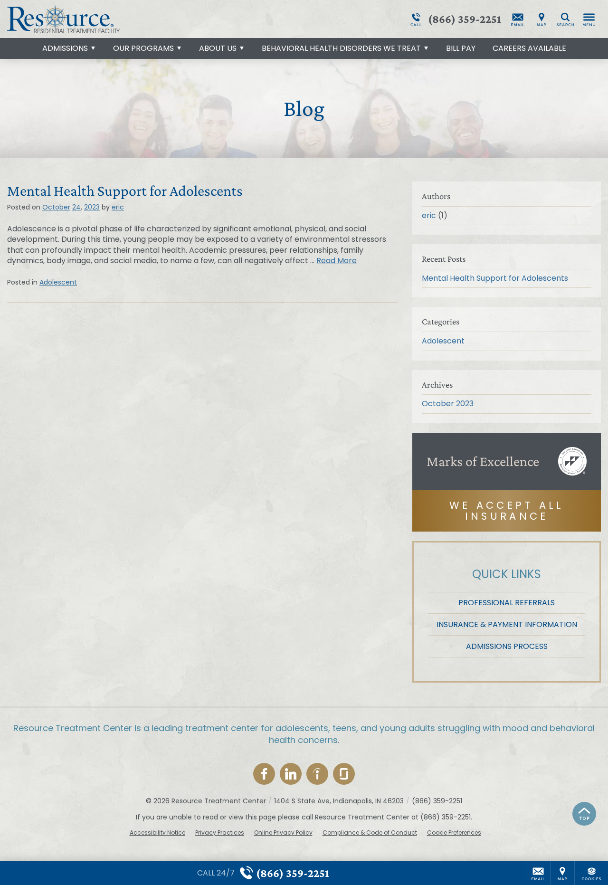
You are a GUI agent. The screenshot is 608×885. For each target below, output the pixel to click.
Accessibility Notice (157, 833)
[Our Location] (541, 19)
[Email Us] (518, 19)
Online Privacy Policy (283, 833)
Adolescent (58, 282)
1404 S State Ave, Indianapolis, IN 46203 (339, 801)
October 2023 (448, 403)
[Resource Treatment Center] (149, 19)
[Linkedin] (290, 773)
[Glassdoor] (343, 773)
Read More (336, 260)
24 (76, 207)
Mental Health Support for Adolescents (125, 190)
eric (118, 207)
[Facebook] (264, 773)
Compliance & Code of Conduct (370, 833)
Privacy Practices (219, 833)
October (56, 207)
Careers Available (529, 48)
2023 (92, 207)
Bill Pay (460, 48)
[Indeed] (317, 773)
